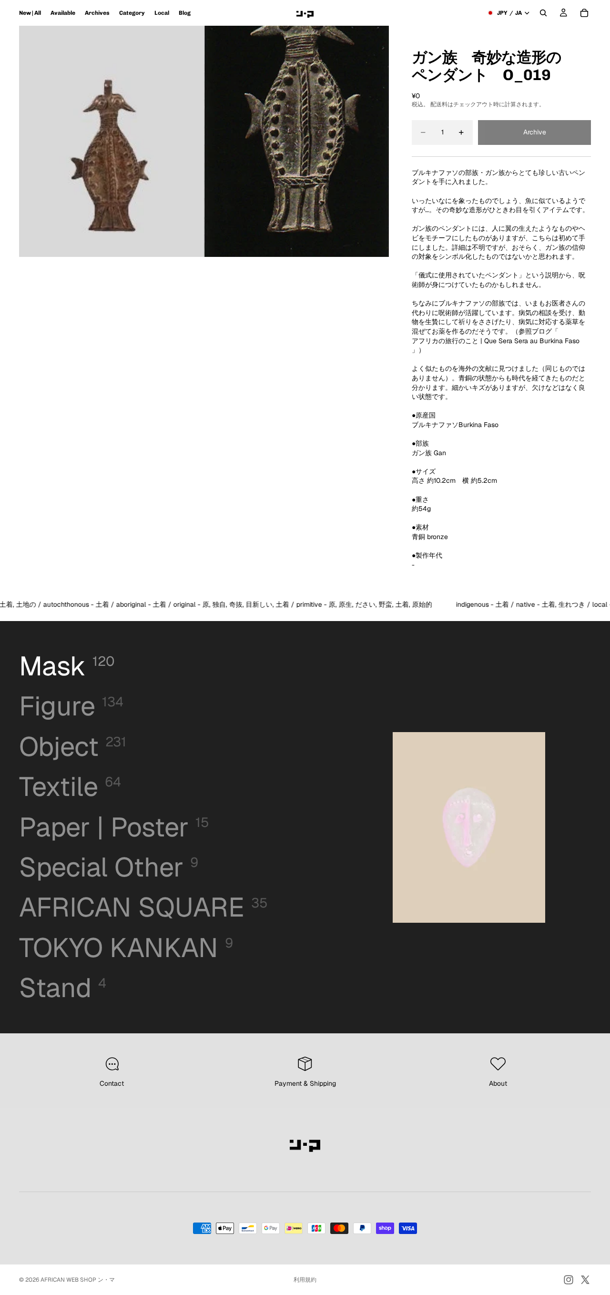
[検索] (543, 12)
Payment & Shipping (305, 1083)
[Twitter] (585, 1279)
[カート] (584, 12)
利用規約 (305, 1280)
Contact (112, 1083)
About (498, 1083)
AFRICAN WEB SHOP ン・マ (78, 1280)
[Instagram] (568, 1279)
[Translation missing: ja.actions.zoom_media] (111, 141)
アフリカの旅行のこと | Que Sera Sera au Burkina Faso (496, 340)
